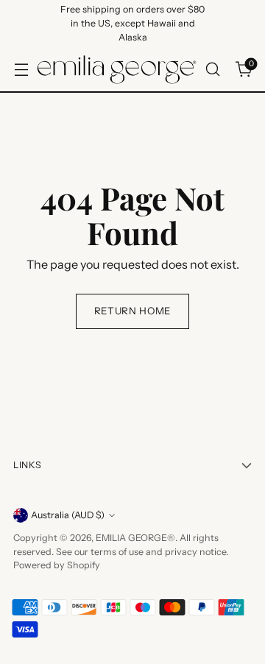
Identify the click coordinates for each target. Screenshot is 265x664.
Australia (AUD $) (68, 514)
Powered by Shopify (56, 565)
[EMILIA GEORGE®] (117, 69)
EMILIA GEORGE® (135, 537)
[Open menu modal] (21, 69)
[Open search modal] (212, 69)
